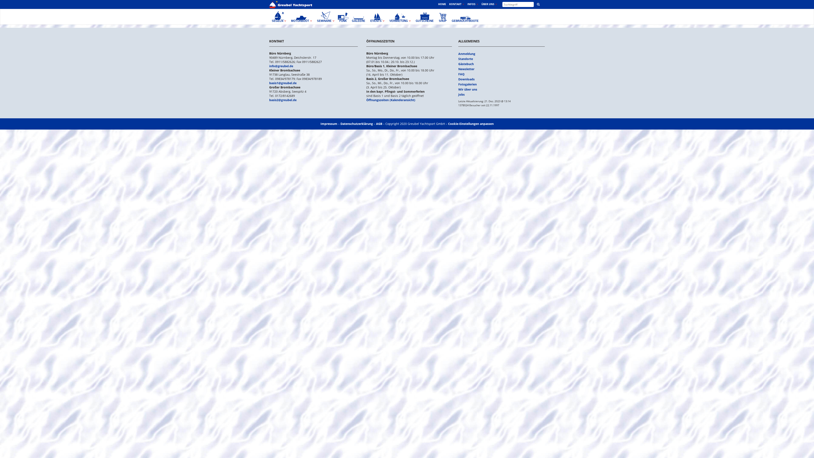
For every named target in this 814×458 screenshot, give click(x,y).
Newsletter (466, 69)
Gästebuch (466, 64)
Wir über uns (467, 89)
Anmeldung (466, 54)
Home (442, 4)
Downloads (466, 79)
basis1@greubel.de (283, 83)
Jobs (461, 94)
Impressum (329, 124)
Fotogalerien (467, 84)
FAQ (461, 74)
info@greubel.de (281, 66)
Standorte (465, 59)
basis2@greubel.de (283, 100)
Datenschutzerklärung (356, 124)
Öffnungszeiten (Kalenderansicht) (390, 100)
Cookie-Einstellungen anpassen (471, 124)
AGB (379, 124)
